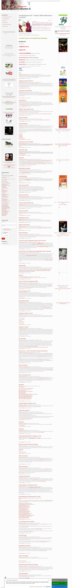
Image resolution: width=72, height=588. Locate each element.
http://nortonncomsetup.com (26, 197)
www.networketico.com (5, 196)
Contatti (22, 10)
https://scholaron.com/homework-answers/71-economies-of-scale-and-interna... (35, 163)
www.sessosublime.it (5, 211)
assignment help (29, 270)
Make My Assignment (25, 271)
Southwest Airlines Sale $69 (26, 142)
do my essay (47, 269)
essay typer (20, 134)
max (20, 73)
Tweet (20, 68)
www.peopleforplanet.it (5, 182)
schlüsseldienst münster (35, 77)
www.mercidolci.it (4, 200)
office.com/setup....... (24, 466)
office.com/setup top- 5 (25, 375)
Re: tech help (22, 338)
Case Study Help (24, 270)
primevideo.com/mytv (24, 545)
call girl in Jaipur (21, 449)
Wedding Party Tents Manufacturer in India (25, 503)
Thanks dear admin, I (24, 410)
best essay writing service (41, 269)
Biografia (7, 10)
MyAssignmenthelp (24, 301)
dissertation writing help (25, 90)
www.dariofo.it (4, 186)
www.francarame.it (4, 184)
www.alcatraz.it (4, 177)
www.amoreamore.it (5, 213)
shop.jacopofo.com (4, 191)
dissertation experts (48, 353)
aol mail (21, 205)
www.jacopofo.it (4, 192)
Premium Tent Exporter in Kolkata (24, 517)
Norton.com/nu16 (23, 210)
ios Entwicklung (23, 176)
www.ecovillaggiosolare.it (5, 206)
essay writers (21, 137)
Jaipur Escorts (21, 450)
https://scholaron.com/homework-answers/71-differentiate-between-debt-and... (40, 160)
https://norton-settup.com (22, 560)
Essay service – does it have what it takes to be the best (33, 351)
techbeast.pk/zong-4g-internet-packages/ (26, 418)
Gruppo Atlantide (5, 26)
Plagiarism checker (39, 528)
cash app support (23, 573)
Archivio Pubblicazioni (5, 18)
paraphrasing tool (44, 270)
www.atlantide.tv (4, 214)
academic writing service (30, 353)
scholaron (21, 157)
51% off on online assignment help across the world (32, 240)
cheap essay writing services (37, 270)
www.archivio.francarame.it (6, 185)
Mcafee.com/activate (24, 224)
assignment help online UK (26, 81)
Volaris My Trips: (23, 150)
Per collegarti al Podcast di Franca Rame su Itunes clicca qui (9, 162)
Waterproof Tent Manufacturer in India (24, 506)
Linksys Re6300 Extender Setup (29, 346)
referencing (21, 127)
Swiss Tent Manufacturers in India (24, 509)
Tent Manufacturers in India (23, 508)
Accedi (3, 238)
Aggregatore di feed (5, 243)
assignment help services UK (24, 86)
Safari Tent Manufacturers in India (24, 510)
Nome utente (4, 221)
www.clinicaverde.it (4, 212)
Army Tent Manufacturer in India (23, 505)
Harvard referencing (24, 526)
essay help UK (22, 100)
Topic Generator (21, 323)
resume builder (44, 306)
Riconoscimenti (4, 20)
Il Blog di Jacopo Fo (5, 22)
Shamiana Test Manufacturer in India (24, 514)
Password (3, 225)
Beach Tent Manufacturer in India (24, 507)
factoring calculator (21, 321)
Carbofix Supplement (41, 432)
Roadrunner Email (41, 113)
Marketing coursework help (28, 277)
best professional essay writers (34, 566)
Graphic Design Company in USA (27, 403)
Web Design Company (24, 168)
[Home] (16, 5)
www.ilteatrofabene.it (5, 205)
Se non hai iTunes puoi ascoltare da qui (9, 167)
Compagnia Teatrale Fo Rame (14, 10)
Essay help (20, 320)
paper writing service (22, 138)
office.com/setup (23, 232)
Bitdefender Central (35, 113)
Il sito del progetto (63, 28)
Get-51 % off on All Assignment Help (28, 281)
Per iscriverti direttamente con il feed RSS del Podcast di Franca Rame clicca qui (9, 165)
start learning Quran (35, 189)
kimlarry (21, 275)
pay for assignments (32, 271)
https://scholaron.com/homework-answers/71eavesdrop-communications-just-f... (33, 161)
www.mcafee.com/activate (42, 227)
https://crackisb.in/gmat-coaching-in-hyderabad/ (26, 388)
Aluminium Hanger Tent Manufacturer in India (25, 516)
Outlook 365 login (43, 541)
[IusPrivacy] (48, 586)
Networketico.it (7, 102)
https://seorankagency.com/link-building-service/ (43, 119)
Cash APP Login (24, 113)
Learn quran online (24, 185)
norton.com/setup (23, 555)
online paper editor (47, 307)
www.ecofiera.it (4, 209)
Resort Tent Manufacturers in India (24, 512)
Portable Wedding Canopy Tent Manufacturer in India (27, 504)
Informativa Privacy (32, 586)
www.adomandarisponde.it (6, 208)
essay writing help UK (25, 105)
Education (21, 384)
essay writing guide (21, 319)
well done (21, 422)
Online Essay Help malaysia (33, 283)
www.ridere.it (4, 215)
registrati (22, 67)
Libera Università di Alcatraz (6, 24)
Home (4, 10)
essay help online (22, 104)
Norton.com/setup (23, 195)
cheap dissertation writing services (44, 94)
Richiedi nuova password (7, 229)
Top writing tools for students (26, 521)
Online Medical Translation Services (28, 485)
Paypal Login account (38, 347)
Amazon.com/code (29, 113)
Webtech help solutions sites (26, 109)
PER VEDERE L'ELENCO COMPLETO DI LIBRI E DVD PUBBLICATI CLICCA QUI (63, 303)
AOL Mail (20, 113)
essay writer (20, 136)
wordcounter (21, 135)
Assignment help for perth (26, 313)
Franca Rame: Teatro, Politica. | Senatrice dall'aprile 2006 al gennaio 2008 (45, 1)
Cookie (25, 10)
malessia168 (22, 265)
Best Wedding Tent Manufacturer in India (29, 496)
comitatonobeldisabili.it (5, 194)
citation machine (38, 129)
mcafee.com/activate (24, 476)
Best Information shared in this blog (28, 444)
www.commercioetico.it (5, 199)
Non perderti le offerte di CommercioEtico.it (63, 33)
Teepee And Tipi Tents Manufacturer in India (25, 513)
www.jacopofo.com (4, 190)
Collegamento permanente (23, 74)
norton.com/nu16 (41, 213)
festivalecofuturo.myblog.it (6, 207)
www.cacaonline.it (4, 179)
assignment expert (24, 327)
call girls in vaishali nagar (22, 452)
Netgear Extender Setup (47, 113)
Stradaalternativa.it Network (63, 15)
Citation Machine (23, 123)
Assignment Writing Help (29, 287)
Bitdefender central (24, 218)
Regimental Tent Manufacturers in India (24, 511)
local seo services (23, 117)
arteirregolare (4, 195)
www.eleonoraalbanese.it (5, 203)
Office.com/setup (22, 347)
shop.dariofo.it (4, 187)
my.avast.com (33, 347)
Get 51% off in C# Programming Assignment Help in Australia (35, 251)
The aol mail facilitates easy (26, 203)
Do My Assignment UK (24, 291)
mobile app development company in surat (30, 436)
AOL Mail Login (23, 535)
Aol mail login (49, 537)
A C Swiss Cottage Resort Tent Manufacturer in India (26, 515)
